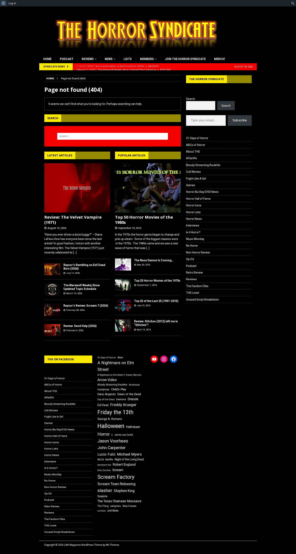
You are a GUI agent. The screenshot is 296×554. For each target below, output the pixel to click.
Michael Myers (129, 454)
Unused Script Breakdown (202, 299)
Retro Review (194, 272)
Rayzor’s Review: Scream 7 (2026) (85, 305)
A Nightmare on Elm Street (115, 366)
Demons (121, 399)
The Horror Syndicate (206, 79)
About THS (193, 151)
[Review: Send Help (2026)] (52, 330)
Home (47, 59)
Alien (120, 357)
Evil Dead (103, 405)
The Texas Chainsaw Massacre (119, 501)
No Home (192, 245)
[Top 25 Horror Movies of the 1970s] (123, 285)
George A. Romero (109, 419)
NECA (100, 459)
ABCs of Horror (195, 145)
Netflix (109, 459)
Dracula (133, 399)
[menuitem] (3, 3)
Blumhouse (134, 384)
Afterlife (191, 158)
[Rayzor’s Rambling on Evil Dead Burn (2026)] (52, 269)
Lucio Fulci (106, 454)
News (109, 59)
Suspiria (102, 496)
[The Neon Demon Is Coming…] (123, 264)
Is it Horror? (193, 232)
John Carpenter (111, 447)
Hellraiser (133, 427)
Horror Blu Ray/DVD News (202, 191)
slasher (104, 490)
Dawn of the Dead (129, 394)
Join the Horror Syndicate (185, 59)
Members (147, 59)
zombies (113, 510)
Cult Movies (193, 171)
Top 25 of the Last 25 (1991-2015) (156, 301)
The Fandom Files (197, 286)
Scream (117, 470)
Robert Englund (124, 464)
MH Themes (112, 545)
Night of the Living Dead (129, 459)
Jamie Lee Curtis (123, 434)
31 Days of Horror (197, 138)
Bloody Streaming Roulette (203, 165)
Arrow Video (107, 380)
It (112, 435)
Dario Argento (106, 394)
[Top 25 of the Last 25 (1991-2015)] (123, 305)
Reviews (88, 59)
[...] (75, 252)
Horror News (194, 218)
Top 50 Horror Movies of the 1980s (144, 219)
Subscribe (240, 120)
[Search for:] (112, 136)
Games (190, 185)
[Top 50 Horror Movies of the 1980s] (148, 188)
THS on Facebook (60, 359)
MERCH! (219, 59)
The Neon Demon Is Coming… (154, 260)
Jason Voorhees (112, 440)
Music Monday (195, 239)
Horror (103, 434)
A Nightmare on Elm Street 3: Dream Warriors (119, 375)
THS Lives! (192, 292)
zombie (101, 511)
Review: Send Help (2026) (80, 326)
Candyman (103, 389)
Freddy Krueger (123, 404)
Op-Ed (190, 259)
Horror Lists (193, 212)
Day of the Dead (106, 399)
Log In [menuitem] (12, 3)
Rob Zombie (104, 470)
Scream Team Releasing (116, 484)
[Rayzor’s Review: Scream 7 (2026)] (52, 310)
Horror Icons (193, 205)
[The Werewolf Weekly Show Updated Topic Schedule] (52, 289)
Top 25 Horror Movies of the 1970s (157, 280)
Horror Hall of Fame (198, 198)
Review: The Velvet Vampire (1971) (73, 219)
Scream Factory (116, 477)
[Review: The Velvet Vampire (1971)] (77, 188)
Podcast (66, 59)
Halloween (110, 426)
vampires (115, 505)
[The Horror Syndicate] (135, 52)
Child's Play (118, 389)
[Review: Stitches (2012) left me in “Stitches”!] (123, 325)
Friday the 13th (115, 412)
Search (190, 98)
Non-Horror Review (198, 252)
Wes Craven (129, 505)
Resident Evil (104, 465)
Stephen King (124, 491)
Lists (128, 59)
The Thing (103, 506)
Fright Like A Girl (196, 178)
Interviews (192, 225)
